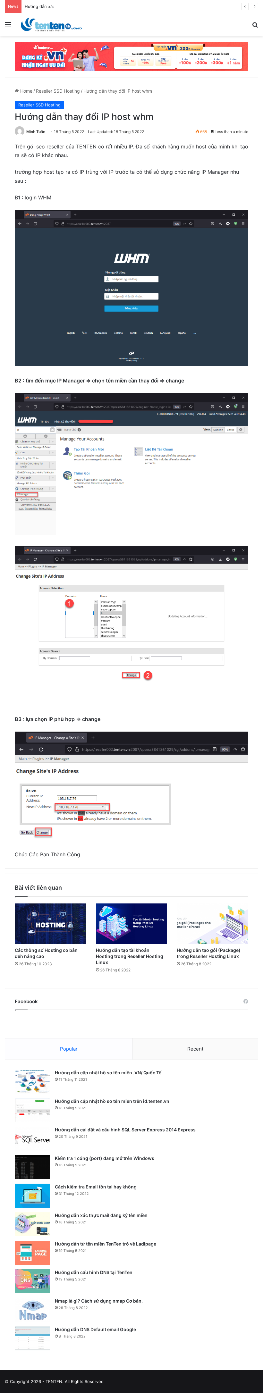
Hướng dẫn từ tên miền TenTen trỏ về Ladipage (105, 1243)
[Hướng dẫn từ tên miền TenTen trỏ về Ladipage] (32, 1253)
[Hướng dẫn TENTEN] (51, 24)
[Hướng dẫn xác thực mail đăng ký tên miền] (32, 1224)
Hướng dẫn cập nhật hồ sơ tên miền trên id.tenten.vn (112, 1101)
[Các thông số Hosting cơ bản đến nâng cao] (50, 923)
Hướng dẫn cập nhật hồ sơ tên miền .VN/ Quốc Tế (108, 1072)
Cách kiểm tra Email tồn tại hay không (96, 1186)
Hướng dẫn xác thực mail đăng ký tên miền (101, 1215)
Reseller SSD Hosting (58, 91)
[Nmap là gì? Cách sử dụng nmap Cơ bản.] (32, 1310)
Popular (69, 1049)
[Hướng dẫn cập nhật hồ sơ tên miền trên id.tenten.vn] (32, 1110)
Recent (195, 1049)
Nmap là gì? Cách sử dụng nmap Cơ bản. (99, 1301)
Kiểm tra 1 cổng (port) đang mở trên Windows (104, 1158)
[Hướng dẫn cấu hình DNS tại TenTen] (32, 1281)
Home (25, 91)
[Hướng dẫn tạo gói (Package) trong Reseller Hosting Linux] (212, 923)
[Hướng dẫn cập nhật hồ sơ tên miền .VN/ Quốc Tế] (32, 1082)
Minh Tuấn (35, 131)
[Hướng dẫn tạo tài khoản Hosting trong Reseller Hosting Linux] (131, 923)
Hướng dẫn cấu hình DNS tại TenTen (93, 1272)
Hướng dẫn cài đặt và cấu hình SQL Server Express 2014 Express (125, 1129)
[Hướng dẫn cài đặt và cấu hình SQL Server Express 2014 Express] (32, 1139)
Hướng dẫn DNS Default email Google (95, 1329)
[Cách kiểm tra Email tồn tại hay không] (32, 1196)
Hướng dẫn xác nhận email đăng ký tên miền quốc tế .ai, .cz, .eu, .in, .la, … (99, 6)
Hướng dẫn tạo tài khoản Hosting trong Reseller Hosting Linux (129, 956)
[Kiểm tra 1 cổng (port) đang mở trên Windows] (32, 1167)
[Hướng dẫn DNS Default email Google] (32, 1338)
